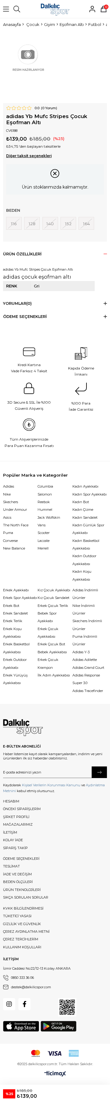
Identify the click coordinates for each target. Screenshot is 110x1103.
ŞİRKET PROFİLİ (16, 817)
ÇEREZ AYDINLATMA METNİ (26, 931)
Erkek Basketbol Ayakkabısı (16, 648)
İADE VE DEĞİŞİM (17, 874)
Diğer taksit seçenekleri (29, 156)
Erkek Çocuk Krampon (48, 663)
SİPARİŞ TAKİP (15, 848)
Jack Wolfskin (49, 517)
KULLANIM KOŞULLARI (22, 947)
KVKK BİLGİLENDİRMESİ (23, 908)
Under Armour (15, 509)
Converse (10, 541)
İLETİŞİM (10, 832)
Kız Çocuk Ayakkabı (54, 590)
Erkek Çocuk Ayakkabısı (48, 633)
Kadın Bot (80, 502)
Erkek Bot (11, 606)
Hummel (45, 509)
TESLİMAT (11, 866)
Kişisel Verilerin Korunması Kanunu (51, 785)
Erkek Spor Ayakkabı (20, 598)
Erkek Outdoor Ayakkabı (15, 663)
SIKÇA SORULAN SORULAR (25, 897)
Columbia (45, 486)
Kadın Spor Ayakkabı (89, 494)
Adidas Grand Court (88, 667)
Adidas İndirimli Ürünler (85, 594)
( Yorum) (49, 108)
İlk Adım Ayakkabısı (54, 675)
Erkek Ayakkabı (16, 590)
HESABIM (11, 801)
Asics (7, 517)
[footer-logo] (23, 727)
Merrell (43, 548)
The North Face (15, 525)
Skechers (10, 502)
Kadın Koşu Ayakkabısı (81, 575)
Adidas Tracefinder (87, 691)
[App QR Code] (67, 1007)
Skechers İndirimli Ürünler (87, 625)
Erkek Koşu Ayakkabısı (12, 633)
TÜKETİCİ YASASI (17, 916)
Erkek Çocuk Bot (51, 644)
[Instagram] (9, 1004)
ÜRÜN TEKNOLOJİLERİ (22, 890)
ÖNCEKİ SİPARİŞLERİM (22, 809)
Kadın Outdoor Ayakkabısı (84, 560)
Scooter (44, 533)
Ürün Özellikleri (22, 254)
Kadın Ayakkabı (85, 486)
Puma (8, 533)
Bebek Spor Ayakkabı (47, 617)
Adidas (8, 486)
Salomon (45, 494)
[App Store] (21, 1026)
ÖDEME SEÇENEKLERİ (21, 858)
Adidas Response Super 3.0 (86, 679)
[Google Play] (58, 1026)
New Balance (14, 548)
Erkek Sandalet (15, 613)
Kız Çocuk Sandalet (53, 598)
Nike (7, 494)
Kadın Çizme (82, 509)
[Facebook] (24, 1004)
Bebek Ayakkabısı (52, 652)
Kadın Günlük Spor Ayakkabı (88, 529)
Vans (42, 525)
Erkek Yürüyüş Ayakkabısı (15, 679)
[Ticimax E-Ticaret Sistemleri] (55, 1074)
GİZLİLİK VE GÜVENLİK (22, 924)
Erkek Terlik (12, 621)
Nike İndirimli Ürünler (83, 609)
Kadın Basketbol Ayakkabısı (85, 544)
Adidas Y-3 (81, 652)
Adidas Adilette (84, 660)
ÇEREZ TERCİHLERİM (20, 939)
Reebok (44, 502)
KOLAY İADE (13, 840)
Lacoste (44, 541)
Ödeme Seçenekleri (25, 316)
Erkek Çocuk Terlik (53, 606)
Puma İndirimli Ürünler (84, 640)
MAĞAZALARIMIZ (18, 824)
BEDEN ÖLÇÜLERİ (18, 882)
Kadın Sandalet (84, 517)
